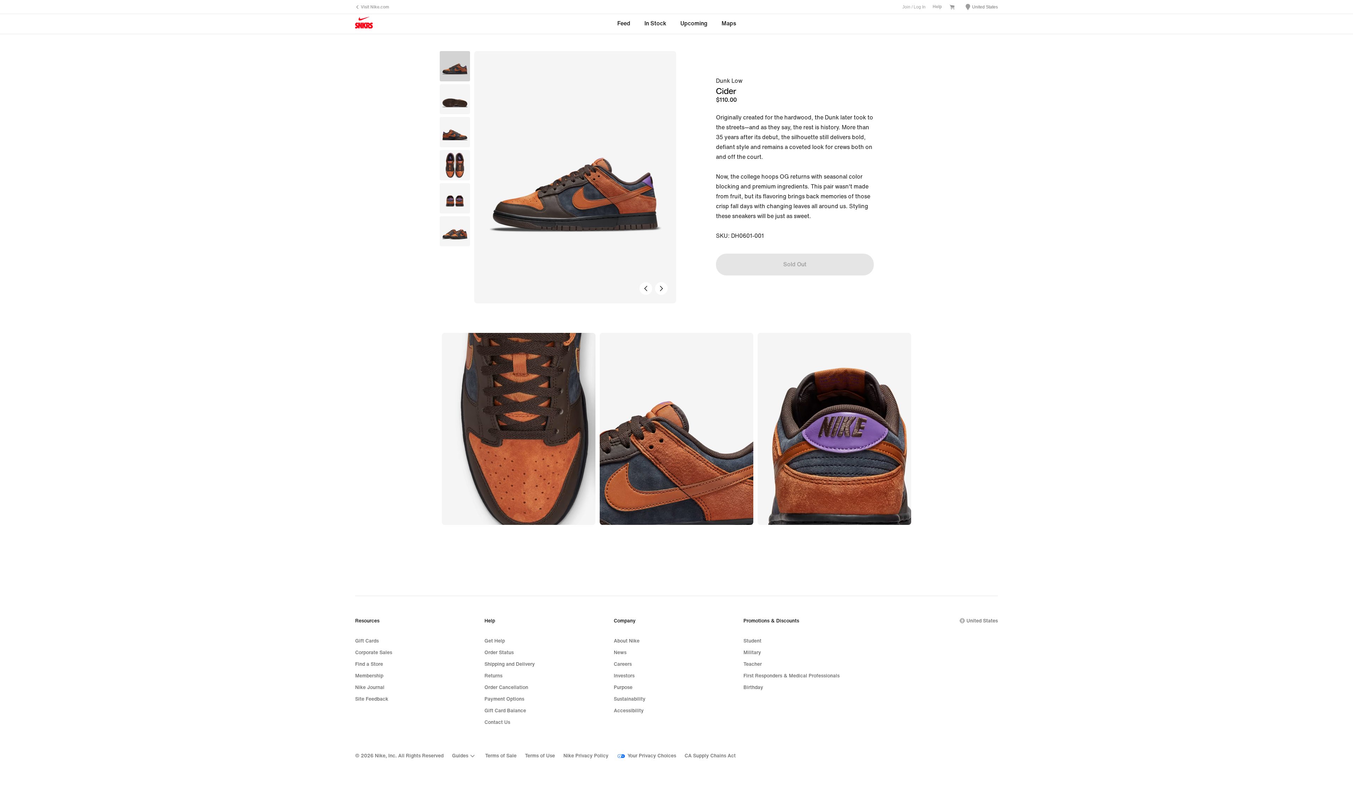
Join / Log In (914, 7)
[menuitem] (464, 756)
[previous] (646, 288)
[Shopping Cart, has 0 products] (952, 7)
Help (937, 7)
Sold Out (795, 264)
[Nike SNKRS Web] (364, 24)
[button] (455, 99)
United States (982, 621)
